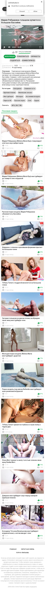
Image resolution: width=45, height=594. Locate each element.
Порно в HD (7, 100)
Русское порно (19, 100)
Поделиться (15, 60)
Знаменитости (29, 88)
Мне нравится (13, 52)
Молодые (19, 96)
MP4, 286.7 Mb (17, 105)
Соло (29, 100)
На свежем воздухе (33, 96)
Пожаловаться (23, 56)
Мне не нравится (16, 52)
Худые (36, 100)
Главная (13, 549)
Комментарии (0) (28, 60)
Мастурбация (8, 96)
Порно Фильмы (22, 552)
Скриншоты (35, 56)
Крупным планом (9, 92)
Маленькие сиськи (25, 92)
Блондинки (17, 88)
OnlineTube (18, 587)
